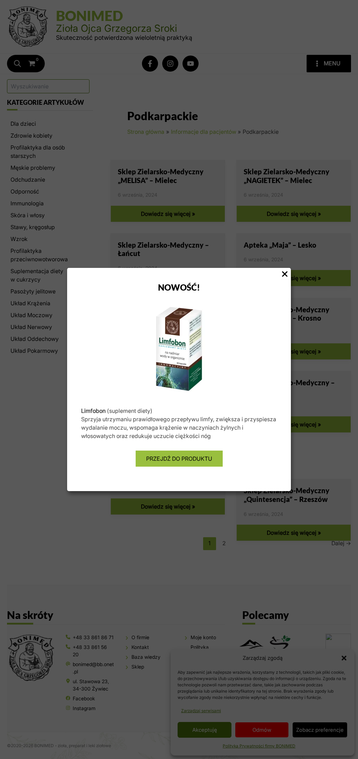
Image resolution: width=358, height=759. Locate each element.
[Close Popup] (284, 274)
